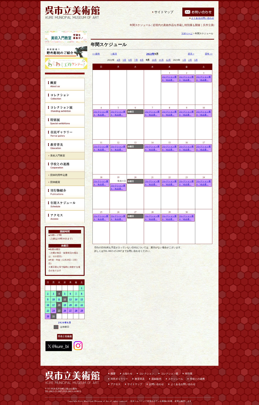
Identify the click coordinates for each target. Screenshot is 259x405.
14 (76, 299)
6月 (130, 60)
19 (65, 305)
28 (76, 310)
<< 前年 (96, 53)
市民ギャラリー (119, 379)
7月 (136, 60)
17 (53, 305)
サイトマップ (163, 12)
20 (70, 305)
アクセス (116, 384)
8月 (69, 322)
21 (76, 305)
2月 (190, 60)
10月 (154, 60)
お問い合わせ (156, 384)
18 (59, 305)
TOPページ (187, 33)
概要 (113, 373)
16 (48, 305)
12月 (168, 60)
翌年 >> (208, 53)
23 (48, 310)
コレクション (146, 373)
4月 (118, 60)
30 (48, 316)
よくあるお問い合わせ (202, 18)
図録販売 (156, 379)
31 (53, 316)
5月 (124, 60)
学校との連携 (197, 379)
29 (82, 310)
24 (53, 310)
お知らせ (127, 373)
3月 (196, 60)
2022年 (150, 53)
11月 (161, 60)
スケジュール (175, 379)
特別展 (188, 373)
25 (59, 310)
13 (70, 299)
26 (65, 310)
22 (82, 305)
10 (53, 299)
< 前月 (114, 53)
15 (82, 299)
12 (65, 299)
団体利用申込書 (58, 175)
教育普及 (140, 379)
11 (59, 299)
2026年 (62, 322)
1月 (184, 60)
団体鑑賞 (55, 182)
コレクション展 (169, 373)
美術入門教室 (57, 155)
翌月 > (191, 53)
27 (70, 310)
